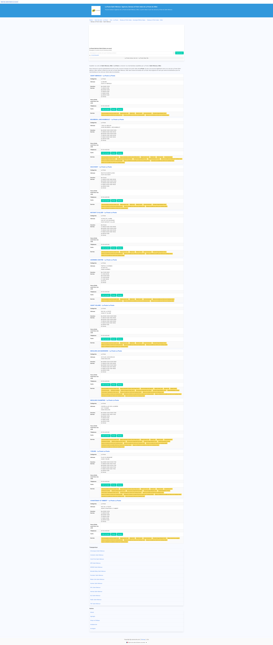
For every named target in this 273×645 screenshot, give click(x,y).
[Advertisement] (136, 36)
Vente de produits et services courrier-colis (110, 113)
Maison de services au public (173, 538)
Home (91, 20)
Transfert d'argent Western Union (159, 113)
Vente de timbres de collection (147, 388)
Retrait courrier (139, 113)
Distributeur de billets (115, 390)
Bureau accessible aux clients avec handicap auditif (134, 115)
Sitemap (143, 639)
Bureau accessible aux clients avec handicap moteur (112, 206)
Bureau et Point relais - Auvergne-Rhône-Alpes (132, 20)
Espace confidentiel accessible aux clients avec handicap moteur (137, 160)
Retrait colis (132, 113)
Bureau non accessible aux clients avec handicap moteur (157, 115)
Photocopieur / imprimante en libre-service (110, 392)
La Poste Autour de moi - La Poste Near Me (136, 58)
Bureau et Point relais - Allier (155, 20)
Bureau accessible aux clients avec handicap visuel (112, 115)
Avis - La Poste (114, 20)
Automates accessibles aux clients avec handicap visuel (162, 160)
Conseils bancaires (168, 157)
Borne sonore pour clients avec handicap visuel (135, 395)
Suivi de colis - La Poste (101, 20)
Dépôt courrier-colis (124, 113)
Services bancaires (147, 113)
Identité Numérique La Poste (154, 158)
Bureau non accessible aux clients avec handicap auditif (113, 255)
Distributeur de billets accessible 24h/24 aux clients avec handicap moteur (138, 394)
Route (113, 109)
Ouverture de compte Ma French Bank (124, 158)
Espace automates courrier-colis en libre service (129, 157)
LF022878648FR (95, 55)
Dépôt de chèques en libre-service (108, 158)
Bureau (120, 109)
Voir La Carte (105, 109)
